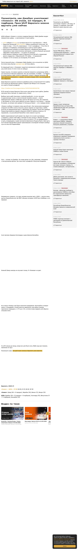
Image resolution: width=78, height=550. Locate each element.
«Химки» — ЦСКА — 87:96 (9, 389)
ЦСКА (4, 43)
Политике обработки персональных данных (64, 538)
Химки (15, 43)
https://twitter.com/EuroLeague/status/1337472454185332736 (20, 88)
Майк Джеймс (21, 44)
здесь (31, 1)
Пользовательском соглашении (62, 540)
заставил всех (20, 64)
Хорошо (64, 546)
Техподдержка (74, 1)
